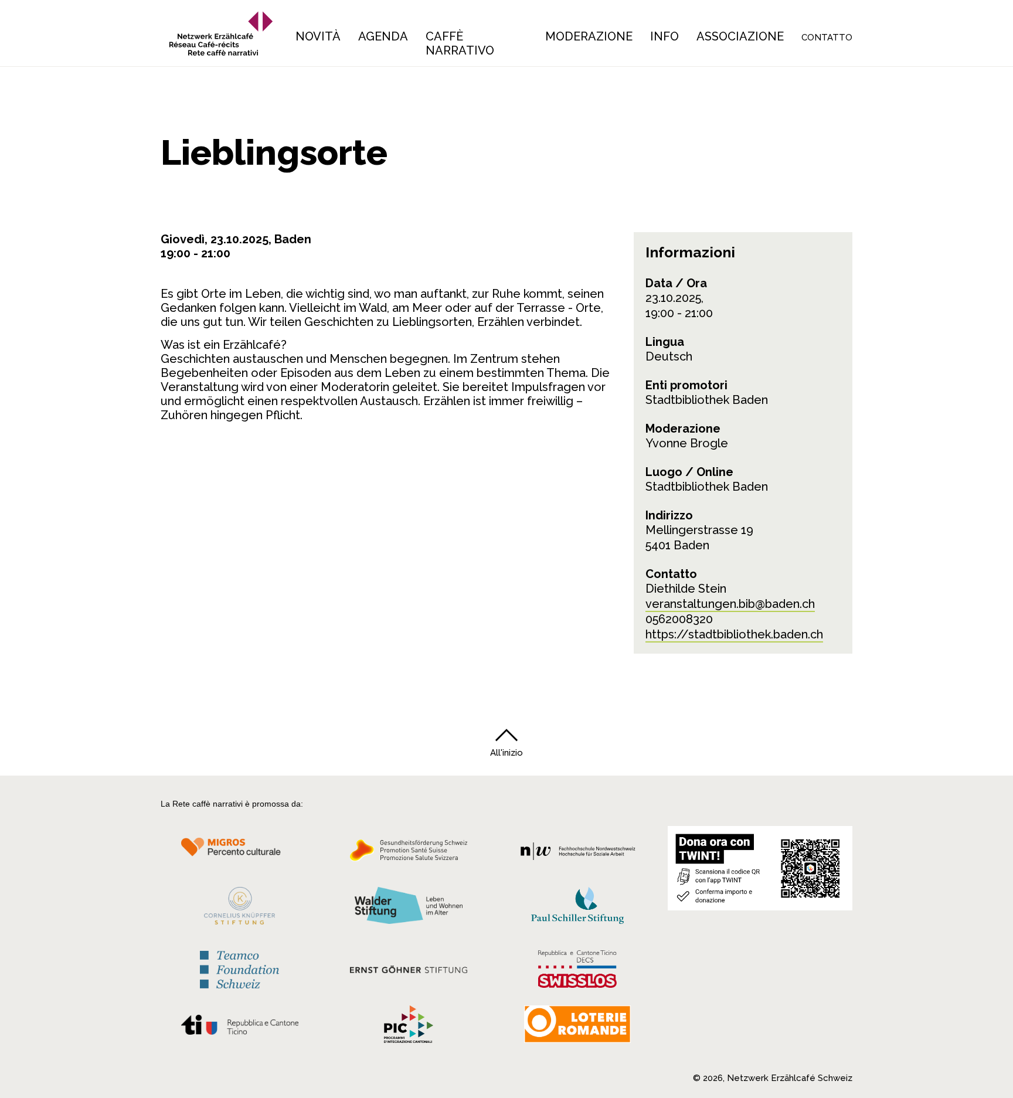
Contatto (826, 37)
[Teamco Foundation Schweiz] (239, 968)
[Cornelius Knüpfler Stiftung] (239, 908)
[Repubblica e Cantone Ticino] (239, 1027)
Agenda (383, 36)
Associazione (740, 36)
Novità (318, 36)
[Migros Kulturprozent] (239, 853)
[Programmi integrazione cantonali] (408, 1027)
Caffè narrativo (460, 43)
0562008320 (679, 619)
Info (664, 36)
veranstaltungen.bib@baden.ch (730, 604)
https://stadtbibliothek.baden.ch (734, 634)
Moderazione (589, 36)
